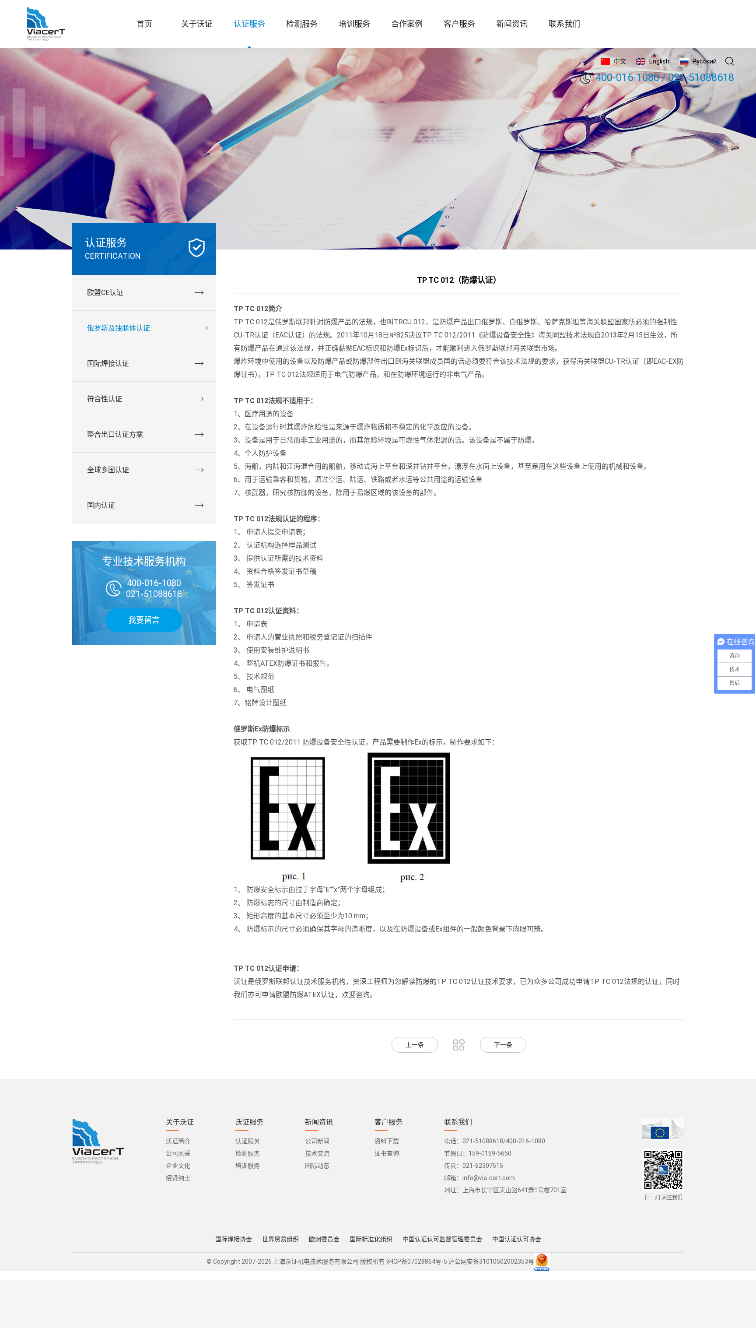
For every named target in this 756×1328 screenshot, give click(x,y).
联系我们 (458, 1122)
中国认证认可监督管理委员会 (442, 1239)
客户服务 (388, 1122)
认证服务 (247, 1141)
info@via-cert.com (488, 1177)
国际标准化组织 (371, 1239)
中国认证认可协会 (516, 1239)
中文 (620, 61)
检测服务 (247, 1153)
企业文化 (178, 1165)
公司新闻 (317, 1141)
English (659, 61)
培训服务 (247, 1165)
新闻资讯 (319, 1122)
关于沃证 (180, 1122)
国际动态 (317, 1165)
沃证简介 (178, 1141)
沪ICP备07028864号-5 (416, 1261)
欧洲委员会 (324, 1239)
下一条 (503, 1044)
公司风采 (178, 1153)
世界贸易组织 (280, 1239)
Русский (705, 61)
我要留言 (144, 620)
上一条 (415, 1044)
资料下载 (386, 1141)
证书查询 (386, 1153)
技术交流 (317, 1153)
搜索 (729, 61)
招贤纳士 (178, 1177)
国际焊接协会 (233, 1239)
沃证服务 (249, 1122)
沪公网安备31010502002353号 (491, 1261)
